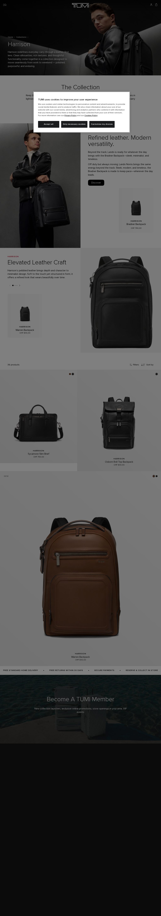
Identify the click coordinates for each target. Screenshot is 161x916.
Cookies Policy (90, 116)
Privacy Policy (70, 116)
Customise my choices (102, 124)
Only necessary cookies (74, 124)
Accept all (48, 124)
